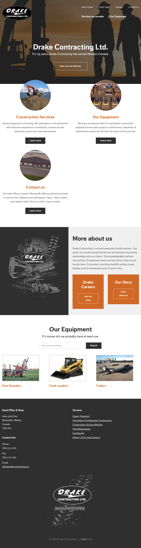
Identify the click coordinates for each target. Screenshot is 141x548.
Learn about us (123, 294)
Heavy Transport (81, 416)
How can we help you (70, 66)
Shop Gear (104, 7)
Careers (118, 7)
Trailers (101, 385)
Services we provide (93, 16)
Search (93, 345)
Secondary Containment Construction (92, 420)
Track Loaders (58, 385)
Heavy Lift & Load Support (86, 437)
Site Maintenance (81, 429)
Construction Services (35, 117)
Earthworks (78, 433)
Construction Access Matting (88, 425)
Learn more (35, 140)
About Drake (87, 7)
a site (85, 539)
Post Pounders (11, 385)
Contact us (35, 187)
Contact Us (133, 7)
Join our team (88, 298)
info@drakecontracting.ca (15, 466)
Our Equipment (118, 16)
